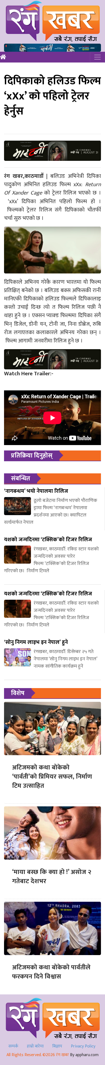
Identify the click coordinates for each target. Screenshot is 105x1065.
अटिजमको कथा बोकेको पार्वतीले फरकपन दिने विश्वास (51, 972)
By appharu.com (84, 1055)
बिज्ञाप (57, 1046)
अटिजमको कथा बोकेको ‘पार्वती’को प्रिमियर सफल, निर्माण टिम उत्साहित (52, 776)
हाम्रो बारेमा (35, 1046)
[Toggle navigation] (97, 57)
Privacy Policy (83, 1046)
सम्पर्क (13, 1046)
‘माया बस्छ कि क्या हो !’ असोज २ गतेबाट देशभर (51, 877)
